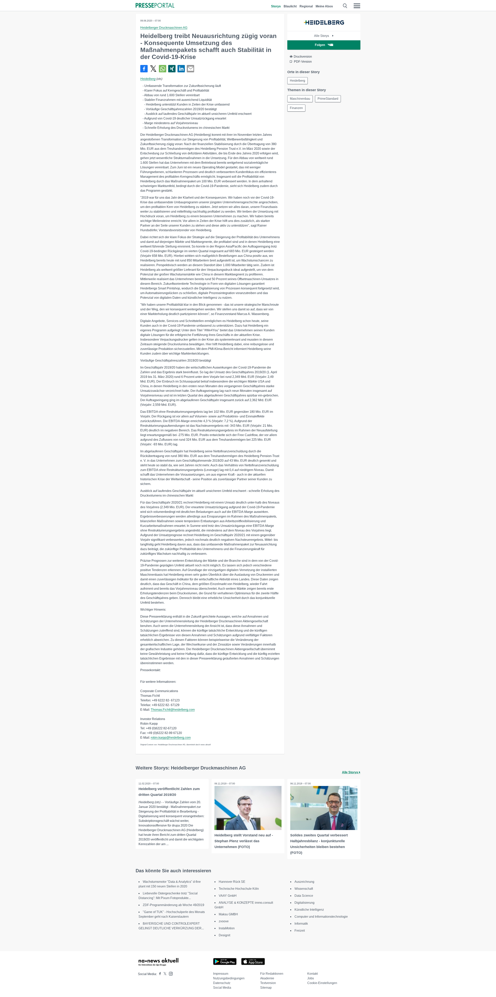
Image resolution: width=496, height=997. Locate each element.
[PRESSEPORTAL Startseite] (155, 5)
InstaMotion (227, 928)
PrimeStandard (328, 98)
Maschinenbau (300, 98)
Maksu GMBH (228, 914)
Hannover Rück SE (232, 881)
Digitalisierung (304, 902)
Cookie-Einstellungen (322, 983)
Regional (306, 6)
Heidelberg (148, 78)
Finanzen (296, 108)
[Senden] (190, 68)
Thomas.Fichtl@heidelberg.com (173, 709)
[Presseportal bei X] (164, 974)
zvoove (224, 921)
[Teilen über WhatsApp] (162, 68)
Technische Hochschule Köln (239, 888)
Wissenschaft (303, 888)
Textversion (268, 983)
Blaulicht (290, 6)
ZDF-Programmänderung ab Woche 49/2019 (173, 905)
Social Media (222, 987)
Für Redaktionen (271, 973)
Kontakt (312, 973)
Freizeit (299, 930)
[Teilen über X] (153, 68)
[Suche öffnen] (345, 6)
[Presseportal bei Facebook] (159, 974)
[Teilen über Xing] (172, 68)
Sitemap (266, 987)
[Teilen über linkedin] (181, 68)
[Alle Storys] (324, 27)
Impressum (220, 973)
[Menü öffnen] (356, 6)
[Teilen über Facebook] (144, 68)
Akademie (267, 978)
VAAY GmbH (228, 895)
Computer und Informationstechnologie (321, 916)
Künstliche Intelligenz (309, 909)
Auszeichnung (304, 881)
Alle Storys (322, 35)
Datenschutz (221, 983)
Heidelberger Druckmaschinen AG (163, 27)
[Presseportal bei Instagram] (170, 973)
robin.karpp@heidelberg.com (171, 737)
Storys (276, 6)
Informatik (301, 923)
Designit (224, 935)
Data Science (303, 895)
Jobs (310, 978)
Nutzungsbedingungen (229, 978)
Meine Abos (324, 6)
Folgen (320, 45)
